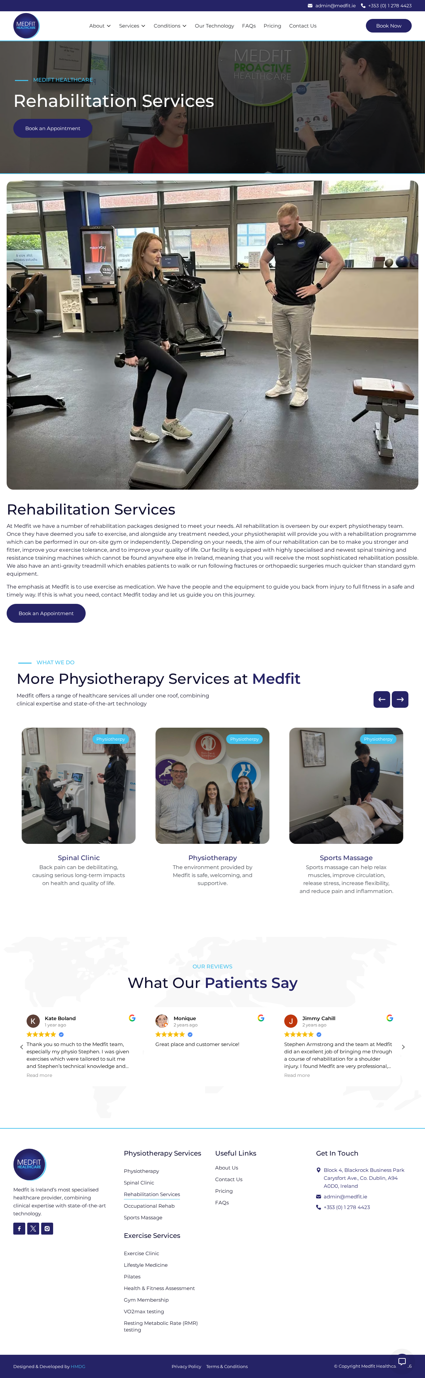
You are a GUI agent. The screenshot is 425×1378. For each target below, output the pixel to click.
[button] (382, 699)
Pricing (224, 1191)
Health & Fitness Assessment (159, 1288)
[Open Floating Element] (402, 1362)
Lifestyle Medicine (146, 1265)
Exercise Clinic (141, 1253)
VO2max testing (144, 1311)
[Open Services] (143, 26)
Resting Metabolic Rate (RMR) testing (161, 1326)
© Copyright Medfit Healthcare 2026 (373, 1366)
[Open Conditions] (184, 26)
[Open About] (108, 26)
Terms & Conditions (227, 1366)
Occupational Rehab (149, 1206)
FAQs (222, 1202)
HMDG (78, 1366)
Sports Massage (143, 1217)
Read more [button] (171, 1075)
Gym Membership (146, 1300)
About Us (226, 1168)
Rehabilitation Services (152, 1194)
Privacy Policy (186, 1366)
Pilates (132, 1276)
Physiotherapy (141, 1171)
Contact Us (228, 1179)
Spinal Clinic (139, 1182)
